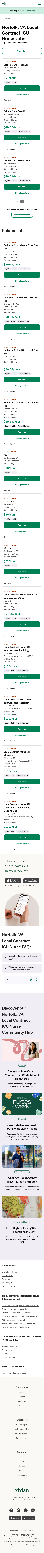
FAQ (22, 1461)
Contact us (22, 1470)
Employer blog (22, 1438)
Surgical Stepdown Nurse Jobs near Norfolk (19, 1316)
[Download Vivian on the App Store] (13, 880)
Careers (22, 1466)
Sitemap (22, 1406)
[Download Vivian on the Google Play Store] (31, 880)
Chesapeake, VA (8, 1357)
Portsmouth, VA (8, 1350)
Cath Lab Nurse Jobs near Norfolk (15, 1327)
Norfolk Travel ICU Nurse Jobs (14, 1373)
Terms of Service (28, 1538)
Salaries (22, 1397)
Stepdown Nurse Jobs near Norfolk (16, 1313)
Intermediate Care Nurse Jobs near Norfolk (19, 1324)
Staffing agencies (22, 1433)
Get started (30, 11)
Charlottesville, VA (9, 1272)
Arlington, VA (7, 1283)
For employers (22, 1424)
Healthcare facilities (22, 1429)
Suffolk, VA (6, 1354)
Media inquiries (22, 1475)
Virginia (8, 19)
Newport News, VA (9, 1346)
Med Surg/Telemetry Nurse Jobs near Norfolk (20, 1305)
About (22, 1457)
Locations (22, 1392)
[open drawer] (39, 3)
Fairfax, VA (6, 1279)
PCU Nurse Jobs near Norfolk (14, 1320)
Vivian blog (22, 1401)
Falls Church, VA (8, 1286)
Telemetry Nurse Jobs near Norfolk (16, 1309)
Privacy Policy (15, 1538)
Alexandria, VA (7, 1275)
